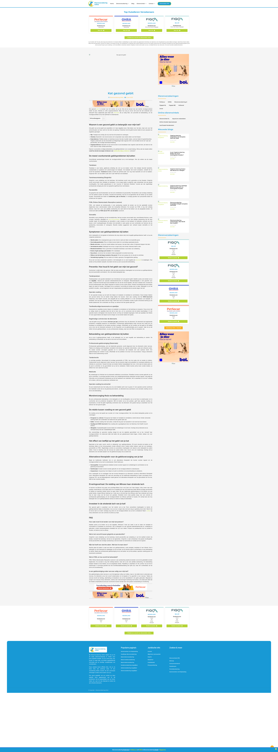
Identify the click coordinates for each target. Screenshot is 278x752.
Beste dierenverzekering (127, 657)
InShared (181, 105)
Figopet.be (163, 749)
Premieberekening (174, 669)
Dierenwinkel (141, 3)
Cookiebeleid (151, 662)
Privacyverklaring (152, 665)
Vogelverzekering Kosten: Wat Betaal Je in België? (177, 169)
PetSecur (162, 102)
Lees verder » (172, 142)
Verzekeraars (172, 666)
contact (148, 510)
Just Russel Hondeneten (166, 125)
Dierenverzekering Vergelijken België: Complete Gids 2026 (179, 204)
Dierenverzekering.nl (180, 102)
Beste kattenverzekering (127, 662)
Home (112, 3)
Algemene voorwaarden (154, 654)
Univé (161, 108)
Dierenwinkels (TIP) (174, 658)
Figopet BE (172, 105)
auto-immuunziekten (114, 219)
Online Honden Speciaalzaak (168, 122)
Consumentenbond (174, 663)
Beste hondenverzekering (128, 659)
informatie (116, 112)
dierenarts (138, 260)
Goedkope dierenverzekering (128, 654)
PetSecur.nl (134, 749)
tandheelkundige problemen (122, 151)
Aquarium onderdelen (179, 118)
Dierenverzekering (121, 3)
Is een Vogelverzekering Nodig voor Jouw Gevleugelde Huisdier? (177, 154)
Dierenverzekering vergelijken (129, 670)
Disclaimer (150, 659)
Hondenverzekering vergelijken (129, 665)
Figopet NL (162, 105)
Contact (151, 3)
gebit (97, 109)
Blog (132, 3)
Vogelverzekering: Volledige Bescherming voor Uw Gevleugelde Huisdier (178, 187)
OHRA (170, 102)
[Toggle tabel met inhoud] (102, 118)
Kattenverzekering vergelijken (129, 668)
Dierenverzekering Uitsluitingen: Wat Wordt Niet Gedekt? (177, 222)
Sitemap (171, 660)
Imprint (150, 657)
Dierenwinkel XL (164, 118)
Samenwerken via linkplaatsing (129, 651)
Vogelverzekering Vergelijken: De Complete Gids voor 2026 (177, 137)
